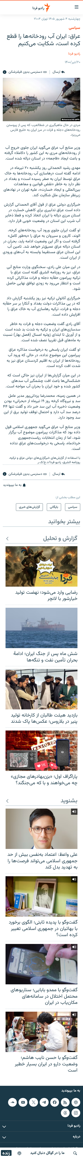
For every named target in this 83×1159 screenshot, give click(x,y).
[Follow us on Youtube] (22, 1102)
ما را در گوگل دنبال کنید (47, 1153)
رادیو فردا (74, 53)
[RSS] (65, 1102)
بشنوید (69, 801)
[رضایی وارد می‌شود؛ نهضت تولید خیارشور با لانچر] (41, 566)
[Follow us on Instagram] (75, 1112)
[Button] (59, 72)
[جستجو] (75, 1153)
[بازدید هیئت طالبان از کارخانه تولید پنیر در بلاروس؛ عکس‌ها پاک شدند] (41, 689)
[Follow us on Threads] (65, 1112)
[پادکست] (19, 1153)
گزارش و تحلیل (60, 538)
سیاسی (74, 28)
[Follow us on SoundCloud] (12, 1102)
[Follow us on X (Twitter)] (33, 1102)
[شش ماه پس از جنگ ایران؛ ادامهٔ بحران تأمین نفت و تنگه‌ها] (41, 628)
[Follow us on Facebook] (54, 1102)
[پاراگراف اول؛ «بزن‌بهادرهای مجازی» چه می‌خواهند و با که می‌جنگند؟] (41, 751)
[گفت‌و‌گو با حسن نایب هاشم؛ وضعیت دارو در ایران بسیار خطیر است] (41, 1032)
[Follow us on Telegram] (44, 1102)
